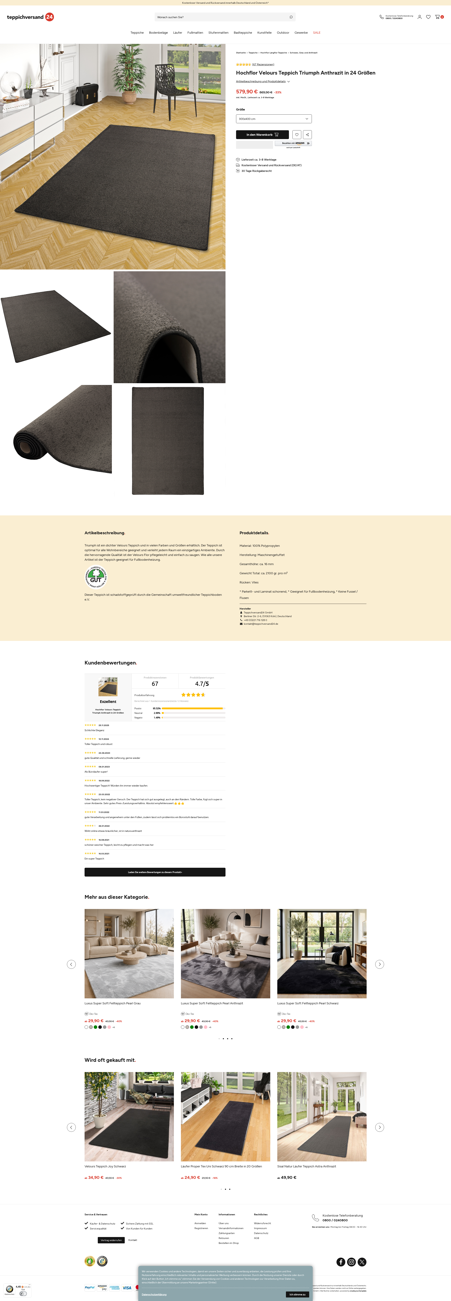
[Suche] (291, 17)
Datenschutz (261, 1233)
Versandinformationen (231, 1228)
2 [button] (223, 1038)
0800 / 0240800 (335, 1220)
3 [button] (227, 1038)
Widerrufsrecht (262, 1223)
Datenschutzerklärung (154, 1294)
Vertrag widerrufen (111, 1240)
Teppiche (253, 52)
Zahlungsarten (227, 1233)
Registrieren (201, 1228)
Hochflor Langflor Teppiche (273, 52)
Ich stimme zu (297, 1294)
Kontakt (132, 1239)
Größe (240, 109)
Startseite (241, 52)
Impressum (260, 1228)
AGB (256, 1237)
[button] (293, 145)
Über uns (224, 1223)
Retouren (224, 1237)
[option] (225, 2)
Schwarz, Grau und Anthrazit (303, 52)
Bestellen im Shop (229, 1242)
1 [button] (219, 1038)
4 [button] (231, 1038)
